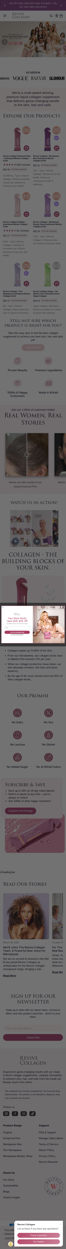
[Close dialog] (3, 607)
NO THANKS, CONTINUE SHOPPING (17, 634)
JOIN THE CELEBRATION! (17, 632)
